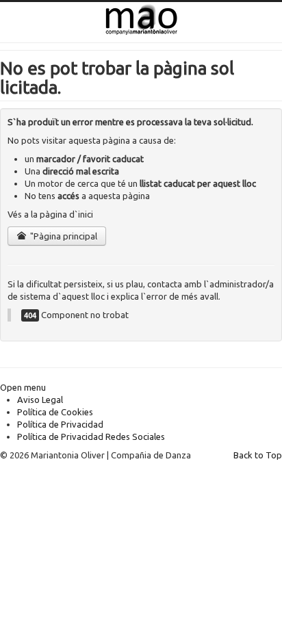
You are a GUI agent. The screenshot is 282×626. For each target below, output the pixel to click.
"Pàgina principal (62, 236)
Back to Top (257, 455)
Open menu (23, 387)
